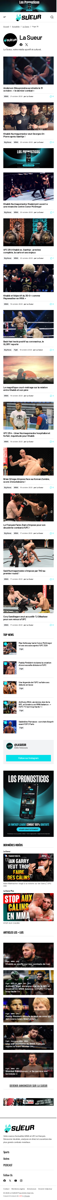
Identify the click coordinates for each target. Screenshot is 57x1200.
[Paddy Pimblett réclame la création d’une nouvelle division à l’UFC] (9, 667)
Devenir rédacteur (45, 1189)
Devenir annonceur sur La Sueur (28, 1086)
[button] (4, 17)
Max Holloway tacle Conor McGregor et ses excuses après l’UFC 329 (35, 644)
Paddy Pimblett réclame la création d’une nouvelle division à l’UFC (35, 663)
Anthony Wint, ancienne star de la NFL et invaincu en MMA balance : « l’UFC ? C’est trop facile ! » (35, 704)
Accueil (6, 27)
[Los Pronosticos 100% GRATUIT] (28, 6)
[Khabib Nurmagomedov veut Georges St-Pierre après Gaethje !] (28, 116)
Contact (6, 1189)
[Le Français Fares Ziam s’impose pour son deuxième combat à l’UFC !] (28, 507)
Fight (16, 350)
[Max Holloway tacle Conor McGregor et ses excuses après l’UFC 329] (9, 648)
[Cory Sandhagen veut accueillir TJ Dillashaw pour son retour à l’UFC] (28, 599)
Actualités (16, 27)
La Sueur (26, 27)
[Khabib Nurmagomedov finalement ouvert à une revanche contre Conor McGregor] (28, 186)
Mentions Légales (18, 1189)
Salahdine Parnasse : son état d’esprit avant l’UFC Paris (36, 722)
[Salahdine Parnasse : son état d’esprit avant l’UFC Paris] (9, 726)
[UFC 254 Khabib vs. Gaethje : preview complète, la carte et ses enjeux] (28, 232)
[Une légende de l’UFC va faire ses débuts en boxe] (9, 687)
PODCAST (7, 1165)
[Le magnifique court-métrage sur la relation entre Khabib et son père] (28, 370)
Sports (6, 1152)
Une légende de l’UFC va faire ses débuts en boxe (34, 683)
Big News (7, 142)
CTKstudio (27, 1196)
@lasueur (20, 745)
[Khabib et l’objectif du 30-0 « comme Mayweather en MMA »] (28, 278)
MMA (6, 96)
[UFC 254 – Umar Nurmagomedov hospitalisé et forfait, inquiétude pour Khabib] (28, 416)
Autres (6, 1158)
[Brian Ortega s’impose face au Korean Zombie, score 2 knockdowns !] (28, 462)
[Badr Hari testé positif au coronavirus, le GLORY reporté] (28, 324)
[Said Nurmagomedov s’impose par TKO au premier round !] (28, 553)
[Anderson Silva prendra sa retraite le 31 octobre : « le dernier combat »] (28, 71)
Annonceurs (31, 1189)
